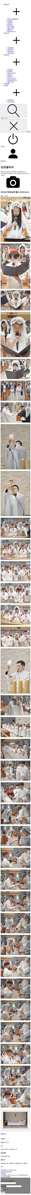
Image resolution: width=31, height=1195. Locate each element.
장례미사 (10, 76)
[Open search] (14, 110)
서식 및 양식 (11, 101)
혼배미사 (10, 74)
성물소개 (10, 29)
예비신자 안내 (11, 73)
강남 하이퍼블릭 (5, 1176)
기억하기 (5, 1189)
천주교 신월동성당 (12, 19)
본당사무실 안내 (12, 80)
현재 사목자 (10, 26)
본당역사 (10, 24)
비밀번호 (3, 1186)
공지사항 (10, 69)
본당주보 (10, 71)
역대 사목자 (10, 28)
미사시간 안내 (11, 78)
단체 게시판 (10, 53)
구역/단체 (10, 49)
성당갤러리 (10, 100)
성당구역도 (10, 51)
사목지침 (10, 22)
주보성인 (10, 20)
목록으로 (3, 1134)
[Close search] (14, 126)
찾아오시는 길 (11, 31)
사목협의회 (10, 47)
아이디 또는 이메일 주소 (8, 1181)
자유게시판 (10, 82)
